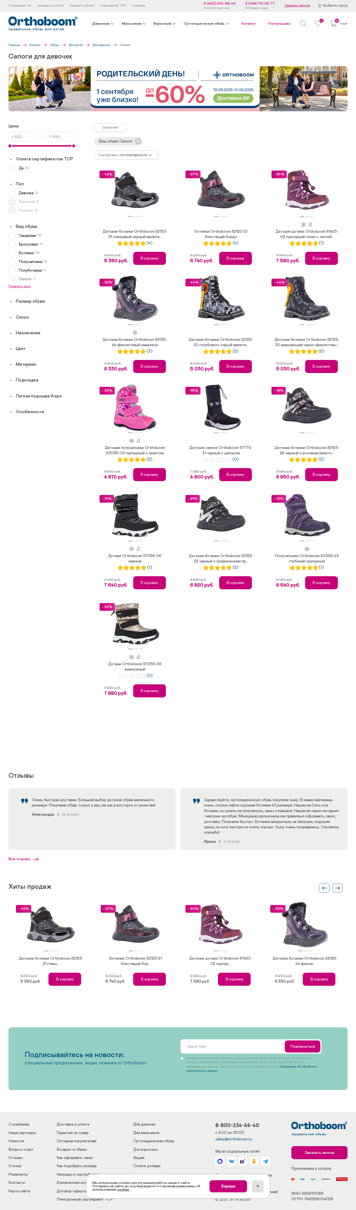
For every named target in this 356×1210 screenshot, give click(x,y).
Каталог (248, 23)
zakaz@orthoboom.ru (233, 1139)
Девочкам (100, 23)
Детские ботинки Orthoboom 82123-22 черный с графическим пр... (221, 558)
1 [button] (130, 216)
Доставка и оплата (73, 1124)
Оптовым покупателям (76, 1141)
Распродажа (279, 23)
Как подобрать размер (77, 1166)
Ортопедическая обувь (204, 23)
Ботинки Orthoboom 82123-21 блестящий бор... (135, 961)
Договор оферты (72, 1191)
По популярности (133, 155)
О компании (18, 1124)
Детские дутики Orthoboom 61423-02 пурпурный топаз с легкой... (307, 234)
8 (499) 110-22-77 (260, 3)
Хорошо (228, 1186)
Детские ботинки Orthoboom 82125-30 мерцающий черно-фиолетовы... (307, 342)
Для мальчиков (146, 1133)
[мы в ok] (254, 1161)
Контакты (16, 1183)
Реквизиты (18, 1174)
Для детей (76, 45)
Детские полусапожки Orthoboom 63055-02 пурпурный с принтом (135, 450)
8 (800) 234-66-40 (220, 3)
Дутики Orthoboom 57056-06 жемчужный (135, 666)
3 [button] (136, 216)
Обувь (54, 45)
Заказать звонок (297, 5)
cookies (123, 1189)
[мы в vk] (231, 1161)
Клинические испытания (78, 1183)
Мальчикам (131, 23)
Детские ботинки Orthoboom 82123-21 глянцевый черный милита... (135, 234)
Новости (16, 1141)
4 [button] (139, 216)
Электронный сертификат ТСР (85, 1199)
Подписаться (302, 1046)
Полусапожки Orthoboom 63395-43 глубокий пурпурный (307, 558)
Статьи (14, 1166)
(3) (149, 351)
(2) (235, 351)
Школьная (110, 127)
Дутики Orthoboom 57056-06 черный (135, 558)
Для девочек (101, 45)
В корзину (149, 258)
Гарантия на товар (73, 1133)
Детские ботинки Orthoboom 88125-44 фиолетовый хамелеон (134, 342)
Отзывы (15, 1158)
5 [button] (141, 216)
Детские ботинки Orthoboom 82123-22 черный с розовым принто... (307, 450)
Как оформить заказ (75, 1158)
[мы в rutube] (242, 1161)
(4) (149, 243)
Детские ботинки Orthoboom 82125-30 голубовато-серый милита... (221, 342)
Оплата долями (146, 1166)
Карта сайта (19, 1191)
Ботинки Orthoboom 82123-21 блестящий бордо (220, 234)
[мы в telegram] (265, 1161)
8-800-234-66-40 (237, 1125)
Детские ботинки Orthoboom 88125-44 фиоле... (305, 961)
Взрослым (162, 23)
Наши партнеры (22, 1133)
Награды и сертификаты (79, 1174)
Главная (14, 45)
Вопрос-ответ (21, 1149)
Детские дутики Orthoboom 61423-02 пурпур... (220, 961)
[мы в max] (219, 1161)
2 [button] (134, 216)
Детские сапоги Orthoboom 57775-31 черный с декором (220, 450)
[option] (135, 191)
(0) (235, 459)
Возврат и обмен (72, 1149)
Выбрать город (335, 5)
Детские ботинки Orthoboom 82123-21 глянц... (51, 961)
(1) (321, 243)
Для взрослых (145, 1149)
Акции (138, 1158)
